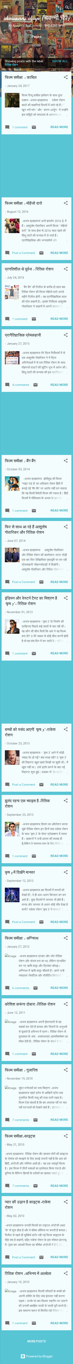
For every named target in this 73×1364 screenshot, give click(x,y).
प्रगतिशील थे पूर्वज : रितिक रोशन (29, 269)
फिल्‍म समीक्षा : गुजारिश (21, 1070)
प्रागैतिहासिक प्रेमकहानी (23, 335)
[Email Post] (33, 129)
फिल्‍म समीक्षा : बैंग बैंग (20, 461)
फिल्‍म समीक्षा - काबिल (20, 77)
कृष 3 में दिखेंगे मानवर (20, 872)
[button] (65, 78)
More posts (36, 1341)
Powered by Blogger (39, 1356)
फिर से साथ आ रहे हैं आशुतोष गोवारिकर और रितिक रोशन (26, 529)
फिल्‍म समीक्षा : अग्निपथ (21, 938)
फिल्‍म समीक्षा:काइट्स (20, 1136)
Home (36, 45)
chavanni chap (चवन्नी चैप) (36, 17)
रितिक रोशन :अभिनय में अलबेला (28, 1273)
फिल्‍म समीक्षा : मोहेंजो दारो (23, 203)
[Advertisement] (36, 166)
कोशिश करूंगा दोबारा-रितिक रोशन (30, 1004)
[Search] (67, 8)
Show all (60, 61)
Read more (59, 127)
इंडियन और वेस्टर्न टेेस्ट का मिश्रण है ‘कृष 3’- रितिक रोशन (31, 601)
